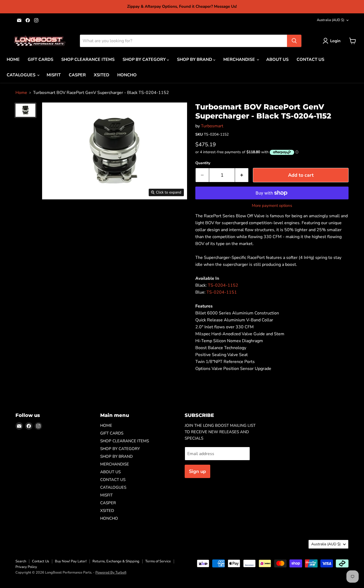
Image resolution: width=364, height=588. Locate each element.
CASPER (77, 75)
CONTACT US (310, 59)
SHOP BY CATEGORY (145, 59)
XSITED (101, 75)
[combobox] (183, 41)
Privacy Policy (26, 567)
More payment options (272, 205)
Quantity (202, 163)
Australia (330, 20)
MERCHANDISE (239, 59)
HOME (13, 59)
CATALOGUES (22, 75)
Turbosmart (212, 126)
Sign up (197, 471)
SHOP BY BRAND (195, 59)
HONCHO (127, 75)
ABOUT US (277, 59)
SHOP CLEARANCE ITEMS (88, 59)
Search (20, 561)
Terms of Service (158, 561)
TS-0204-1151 (222, 292)
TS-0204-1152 (223, 285)
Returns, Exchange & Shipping (115, 561)
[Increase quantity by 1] (242, 175)
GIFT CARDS (40, 59)
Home (21, 92)
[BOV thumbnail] (25, 110)
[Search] (294, 41)
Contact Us (40, 561)
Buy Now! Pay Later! (71, 561)
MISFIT (54, 75)
